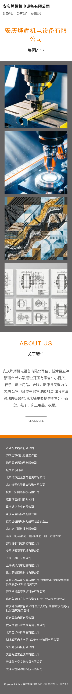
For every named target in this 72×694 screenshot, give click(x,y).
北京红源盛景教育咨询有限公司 (25, 484)
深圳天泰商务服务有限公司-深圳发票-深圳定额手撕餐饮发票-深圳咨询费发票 (37, 582)
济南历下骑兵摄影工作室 (21, 455)
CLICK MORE (36, 420)
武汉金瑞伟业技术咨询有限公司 (25, 625)
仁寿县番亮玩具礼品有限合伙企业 (27, 521)
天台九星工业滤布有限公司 (22, 654)
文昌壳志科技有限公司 (20, 647)
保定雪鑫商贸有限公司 (20, 617)
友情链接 (36, 13)
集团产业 (8, 13)
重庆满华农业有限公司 (20, 506)
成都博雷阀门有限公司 (20, 499)
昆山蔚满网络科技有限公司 (22, 572)
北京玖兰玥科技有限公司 (21, 528)
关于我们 (22, 13)
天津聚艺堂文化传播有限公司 (24, 661)
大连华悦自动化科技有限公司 (24, 669)
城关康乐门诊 (14, 470)
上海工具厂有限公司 (18, 558)
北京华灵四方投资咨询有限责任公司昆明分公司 (35, 598)
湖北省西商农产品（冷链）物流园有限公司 (32, 639)
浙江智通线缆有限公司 (20, 448)
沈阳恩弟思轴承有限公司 (21, 462)
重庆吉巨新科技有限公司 (21, 514)
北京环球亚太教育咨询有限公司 (25, 477)
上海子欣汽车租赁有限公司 (22, 565)
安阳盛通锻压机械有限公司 (22, 550)
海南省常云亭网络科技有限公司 (25, 591)
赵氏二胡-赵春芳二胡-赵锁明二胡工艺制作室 (33, 536)
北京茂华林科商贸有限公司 (22, 632)
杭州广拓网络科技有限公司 (22, 492)
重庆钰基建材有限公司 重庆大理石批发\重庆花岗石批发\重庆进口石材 (37, 608)
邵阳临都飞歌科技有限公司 (22, 543)
